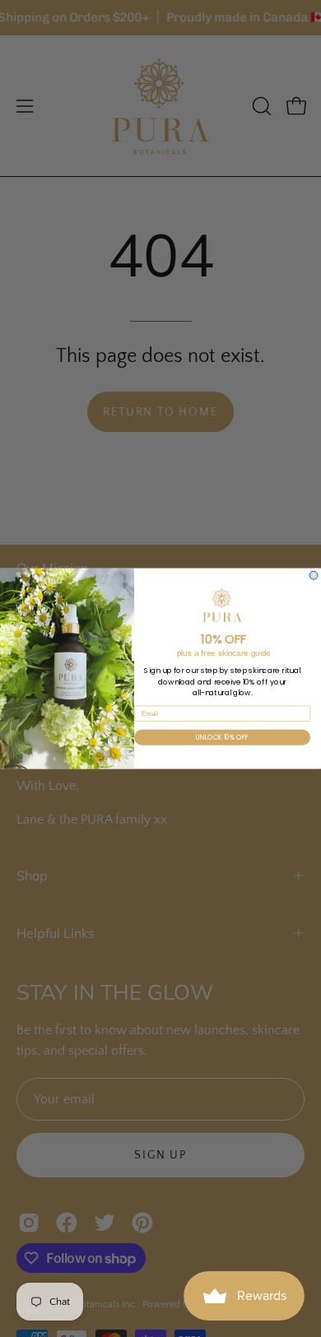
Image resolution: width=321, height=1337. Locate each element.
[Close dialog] (313, 575)
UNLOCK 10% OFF (222, 737)
